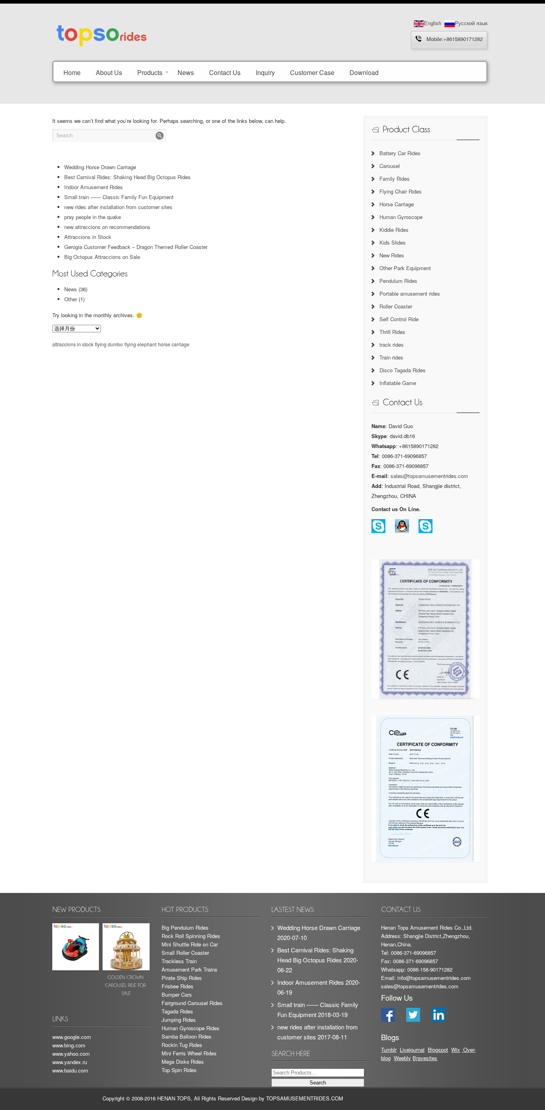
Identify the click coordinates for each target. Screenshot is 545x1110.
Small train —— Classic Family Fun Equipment (119, 197)
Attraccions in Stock (87, 237)
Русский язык (471, 23)
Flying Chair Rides (400, 191)
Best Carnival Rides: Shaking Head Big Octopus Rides (127, 177)
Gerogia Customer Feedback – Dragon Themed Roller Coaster (135, 247)
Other (70, 299)
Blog (433, 1049)
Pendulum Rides (398, 280)
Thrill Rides (392, 332)
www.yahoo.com (71, 1053)
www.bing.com (68, 1045)
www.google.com (71, 1037)
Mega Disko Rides (183, 1061)
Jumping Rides (179, 1019)
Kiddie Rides (394, 229)
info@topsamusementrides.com (434, 978)
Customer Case (312, 72)
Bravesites (425, 1058)
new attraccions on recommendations (107, 227)
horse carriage (174, 344)
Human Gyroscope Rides (190, 1028)
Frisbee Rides (178, 986)
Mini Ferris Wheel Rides (189, 1053)
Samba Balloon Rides (186, 1036)
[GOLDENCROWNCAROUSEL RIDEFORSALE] (126, 961)
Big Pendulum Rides (185, 927)
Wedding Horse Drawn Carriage (100, 167)
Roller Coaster (395, 306)
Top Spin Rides (179, 1070)
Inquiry (265, 72)
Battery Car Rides (400, 153)
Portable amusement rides (409, 293)
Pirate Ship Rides (182, 978)
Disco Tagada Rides (402, 370)
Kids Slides (392, 242)
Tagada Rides (177, 1011)
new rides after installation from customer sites (118, 207)
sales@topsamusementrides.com (429, 476)
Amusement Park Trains (189, 969)
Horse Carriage (396, 204)
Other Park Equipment (405, 268)
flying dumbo (109, 344)
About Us (109, 72)
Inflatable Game (397, 383)
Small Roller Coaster (185, 952)
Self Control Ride (399, 319)
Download (364, 72)
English (432, 23)
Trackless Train (179, 961)
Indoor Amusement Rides (93, 187)
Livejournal (412, 1049)
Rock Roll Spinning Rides (191, 936)
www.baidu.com (70, 1070)
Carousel (389, 166)
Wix (455, 1049)
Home (72, 72)
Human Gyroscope (401, 217)
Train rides (391, 357)
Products (149, 72)
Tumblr (389, 1049)
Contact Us (225, 72)
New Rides (391, 255)
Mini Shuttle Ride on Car (190, 944)
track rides (391, 344)
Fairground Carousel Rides (192, 1003)
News (186, 72)
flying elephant (140, 344)
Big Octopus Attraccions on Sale (102, 257)
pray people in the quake (92, 217)
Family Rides (394, 178)
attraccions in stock (72, 344)
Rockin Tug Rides (182, 1045)
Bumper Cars (177, 994)
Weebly (402, 1058)
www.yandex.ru (69, 1062)
